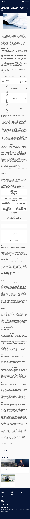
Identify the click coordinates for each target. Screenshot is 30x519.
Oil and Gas (12, 495)
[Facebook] (1, 507)
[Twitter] (4, 507)
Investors (2, 501)
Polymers (12, 494)
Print (7, 450)
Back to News (3, 450)
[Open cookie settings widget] (1, 518)
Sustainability (3, 497)
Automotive (3, 493)
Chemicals (12, 493)
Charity (2, 496)
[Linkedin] (7, 507)
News (2, 500)
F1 (20, 493)
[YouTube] (2, 507)
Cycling (21, 494)
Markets (12, 496)
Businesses (12, 492)
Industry (2, 492)
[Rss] (5, 507)
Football (21, 492)
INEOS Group (2, 10)
